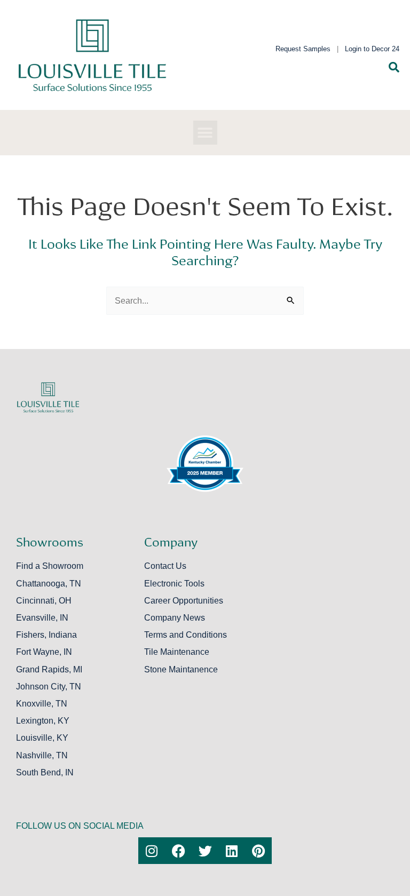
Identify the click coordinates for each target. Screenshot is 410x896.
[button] (205, 133)
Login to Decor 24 (372, 49)
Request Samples (302, 49)
